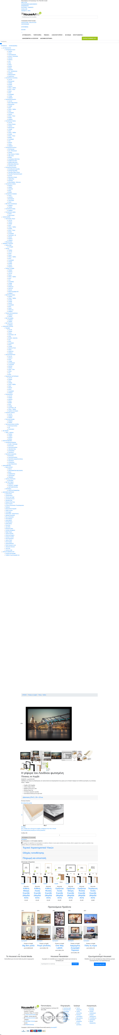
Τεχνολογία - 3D (12, 235)
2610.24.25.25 (32, 22)
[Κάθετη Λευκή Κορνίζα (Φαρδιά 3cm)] (37, 873)
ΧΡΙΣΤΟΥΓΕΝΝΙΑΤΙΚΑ (13, 490)
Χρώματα (10, 188)
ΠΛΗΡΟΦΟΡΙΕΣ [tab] (13, 45)
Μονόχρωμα (11, 81)
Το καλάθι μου (92, 1018)
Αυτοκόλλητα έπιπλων (11, 147)
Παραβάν (8, 328)
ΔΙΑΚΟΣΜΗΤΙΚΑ (7, 465)
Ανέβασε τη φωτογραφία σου (12, 555)
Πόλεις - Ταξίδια (12, 87)
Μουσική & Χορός (12, 177)
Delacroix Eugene (10, 535)
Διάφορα (10, 72)
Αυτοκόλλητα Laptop (10, 212)
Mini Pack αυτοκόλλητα (11, 203)
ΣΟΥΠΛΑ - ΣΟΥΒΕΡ (13, 485)
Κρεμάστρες (11, 76)
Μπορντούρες (9, 241)
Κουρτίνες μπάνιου (10, 412)
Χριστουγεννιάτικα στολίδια (12, 424)
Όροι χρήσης (79, 1018)
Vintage (10, 96)
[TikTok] (59, 625)
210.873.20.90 (24, 22)
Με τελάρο (24, 803)
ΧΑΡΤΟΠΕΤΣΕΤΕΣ (13, 487)
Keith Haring (9, 523)
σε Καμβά (10, 246)
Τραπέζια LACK (12, 165)
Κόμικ (9, 111)
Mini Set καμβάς (9, 318)
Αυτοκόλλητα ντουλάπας (11, 77)
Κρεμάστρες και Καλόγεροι (12, 376)
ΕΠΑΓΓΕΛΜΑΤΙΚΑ (78, 35)
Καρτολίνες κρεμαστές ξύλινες (15, 459)
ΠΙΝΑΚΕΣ (46, 35)
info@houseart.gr (29, 1024)
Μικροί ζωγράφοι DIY (13, 291)
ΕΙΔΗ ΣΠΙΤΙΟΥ (9, 467)
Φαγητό (10, 114)
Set (9, 427)
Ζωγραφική (11, 94)
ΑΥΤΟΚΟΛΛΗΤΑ (26, 35)
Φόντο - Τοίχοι (11, 89)
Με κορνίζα (29, 803)
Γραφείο (10, 435)
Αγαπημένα (92, 1019)
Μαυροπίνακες (11, 74)
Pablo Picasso (9, 510)
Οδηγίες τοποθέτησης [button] (33, 853)
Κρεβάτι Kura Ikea (12, 160)
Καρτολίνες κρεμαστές (11, 454)
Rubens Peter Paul (10, 502)
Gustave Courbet (10, 536)
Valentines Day (12, 449)
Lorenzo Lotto (9, 550)
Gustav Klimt (9, 493)
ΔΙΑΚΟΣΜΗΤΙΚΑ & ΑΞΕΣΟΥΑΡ (30, 38)
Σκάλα (9, 202)
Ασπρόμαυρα (11, 362)
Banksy (10, 66)
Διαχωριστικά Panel (10, 354)
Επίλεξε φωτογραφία (11, 553)
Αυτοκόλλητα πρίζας (10, 208)
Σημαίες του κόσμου (13, 411)
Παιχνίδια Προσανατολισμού (15, 174)
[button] (33, 797)
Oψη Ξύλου (11, 155)
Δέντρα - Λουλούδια (13, 56)
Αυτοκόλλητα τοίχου (10, 49)
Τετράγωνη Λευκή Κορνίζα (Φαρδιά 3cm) (93, 893)
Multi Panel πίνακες (10, 295)
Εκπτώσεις (11, 455)
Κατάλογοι (65, 1013)
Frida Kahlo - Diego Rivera (12, 513)
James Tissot (9, 540)
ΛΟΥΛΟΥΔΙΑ (11, 475)
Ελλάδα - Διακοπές (12, 338)
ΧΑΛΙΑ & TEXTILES (10, 478)
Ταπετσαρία (11, 200)
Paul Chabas (9, 541)
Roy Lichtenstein (10, 517)
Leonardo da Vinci (10, 498)
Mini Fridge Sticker (12, 102)
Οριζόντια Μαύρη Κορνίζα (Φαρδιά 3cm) (71, 893)
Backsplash (11, 198)
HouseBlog (66, 1011)
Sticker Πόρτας (12, 124)
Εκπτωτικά (10, 445)
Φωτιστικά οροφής (10, 419)
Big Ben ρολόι (28, 945)
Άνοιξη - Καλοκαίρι (12, 444)
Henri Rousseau (9, 538)
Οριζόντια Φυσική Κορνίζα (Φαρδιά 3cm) (82, 893)
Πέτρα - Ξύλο (11, 369)
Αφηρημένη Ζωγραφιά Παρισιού (75, 947)
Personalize (11, 429)
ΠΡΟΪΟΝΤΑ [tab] (4, 45)
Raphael (8, 507)
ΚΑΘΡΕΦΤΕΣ (11, 473)
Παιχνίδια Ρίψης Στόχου (14, 172)
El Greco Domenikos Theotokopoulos (15, 505)
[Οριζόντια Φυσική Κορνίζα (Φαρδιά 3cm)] (82, 873)
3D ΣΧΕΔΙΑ (68, 35)
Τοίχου (10, 195)
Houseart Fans (67, 1009)
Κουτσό (10, 175)
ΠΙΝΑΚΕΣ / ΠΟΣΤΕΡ (8, 243)
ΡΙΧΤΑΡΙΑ (10, 480)
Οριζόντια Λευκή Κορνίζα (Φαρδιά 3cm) (59, 893)
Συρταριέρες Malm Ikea (14, 159)
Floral (9, 359)
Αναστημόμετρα (12, 54)
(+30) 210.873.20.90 (30, 1014)
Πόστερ (7, 248)
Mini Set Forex (9, 323)
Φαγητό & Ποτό (12, 348)
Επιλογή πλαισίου (25, 800)
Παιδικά (10, 51)
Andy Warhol (9, 520)
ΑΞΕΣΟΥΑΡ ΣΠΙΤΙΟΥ (57, 35)
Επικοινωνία (66, 1014)
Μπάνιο (10, 439)
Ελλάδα (10, 84)
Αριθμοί (10, 187)
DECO (10, 469)
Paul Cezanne (9, 503)
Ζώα (9, 61)
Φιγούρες (10, 69)
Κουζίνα (10, 437)
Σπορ (9, 63)
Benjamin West (9, 528)
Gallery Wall (8, 245)
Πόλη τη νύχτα (90, 945)
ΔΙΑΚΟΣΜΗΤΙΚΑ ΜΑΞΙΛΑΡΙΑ (15, 470)
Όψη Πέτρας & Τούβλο (13, 154)
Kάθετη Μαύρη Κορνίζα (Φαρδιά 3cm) (26, 893)
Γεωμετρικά (11, 364)
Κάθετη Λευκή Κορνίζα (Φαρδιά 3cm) (37, 893)
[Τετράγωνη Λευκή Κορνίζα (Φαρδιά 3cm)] (93, 873)
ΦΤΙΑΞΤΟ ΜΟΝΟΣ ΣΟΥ (90, 38)
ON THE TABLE (9, 482)
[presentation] (21, 883)
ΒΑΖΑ (9, 472)
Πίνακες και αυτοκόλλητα (12, 313)
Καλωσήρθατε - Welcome (14, 182)
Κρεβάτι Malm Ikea (12, 162)
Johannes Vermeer (10, 546)
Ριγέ (9, 372)
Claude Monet (9, 495)
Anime (9, 53)
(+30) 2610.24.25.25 (30, 1018)
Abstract (10, 357)
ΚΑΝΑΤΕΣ (10, 483)
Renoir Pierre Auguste (11, 508)
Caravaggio (8, 512)
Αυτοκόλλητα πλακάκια (11, 193)
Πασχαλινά (11, 452)
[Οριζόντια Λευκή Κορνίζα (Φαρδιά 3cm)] (59, 873)
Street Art (10, 288)
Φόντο (9, 344)
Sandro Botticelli (10, 543)
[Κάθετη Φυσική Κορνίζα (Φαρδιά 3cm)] (48, 873)
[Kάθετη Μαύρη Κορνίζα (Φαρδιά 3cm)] (26, 873)
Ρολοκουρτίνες (9, 394)
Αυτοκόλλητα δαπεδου (11, 167)
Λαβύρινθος (11, 179)
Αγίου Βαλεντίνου (12, 464)
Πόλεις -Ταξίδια (12, 384)
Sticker (10, 213)
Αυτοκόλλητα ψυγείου (11, 99)
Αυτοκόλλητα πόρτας (11, 121)
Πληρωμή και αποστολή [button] (34, 858)
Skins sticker (11, 215)
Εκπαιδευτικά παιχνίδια (14, 169)
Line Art (10, 79)
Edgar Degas (9, 531)
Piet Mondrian (9, 522)
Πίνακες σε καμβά (10, 268)
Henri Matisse (9, 518)
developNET (54, 1027)
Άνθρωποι (10, 286)
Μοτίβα (10, 117)
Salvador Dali (9, 500)
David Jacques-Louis (11, 545)
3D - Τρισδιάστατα (12, 71)
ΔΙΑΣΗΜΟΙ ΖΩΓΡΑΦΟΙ (46, 38)
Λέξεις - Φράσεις (10, 432)
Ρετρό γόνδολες (44, 945)
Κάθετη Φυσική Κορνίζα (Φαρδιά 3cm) (48, 893)
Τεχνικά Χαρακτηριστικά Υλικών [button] (38, 847)
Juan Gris (8, 548)
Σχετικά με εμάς (67, 1008)
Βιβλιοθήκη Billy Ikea (13, 164)
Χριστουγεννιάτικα (12, 425)
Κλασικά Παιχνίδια (12, 170)
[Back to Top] (0, 1034)
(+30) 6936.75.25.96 (30, 1021)
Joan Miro (8, 527)
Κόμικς (10, 67)
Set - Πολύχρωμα (12, 150)
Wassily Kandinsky (10, 515)
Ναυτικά (10, 58)
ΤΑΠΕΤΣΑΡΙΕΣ (37, 35)
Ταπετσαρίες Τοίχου (10, 218)
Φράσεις (10, 59)
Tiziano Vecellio (9, 533)
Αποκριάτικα (11, 450)
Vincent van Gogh (10, 497)
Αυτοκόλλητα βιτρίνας (11, 442)
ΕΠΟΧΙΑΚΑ (8, 488)
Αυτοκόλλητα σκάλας (11, 183)
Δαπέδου (10, 197)
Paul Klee (8, 525)
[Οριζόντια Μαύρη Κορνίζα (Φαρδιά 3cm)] (70, 873)
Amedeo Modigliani (10, 530)
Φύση (9, 92)
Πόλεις (10, 64)
